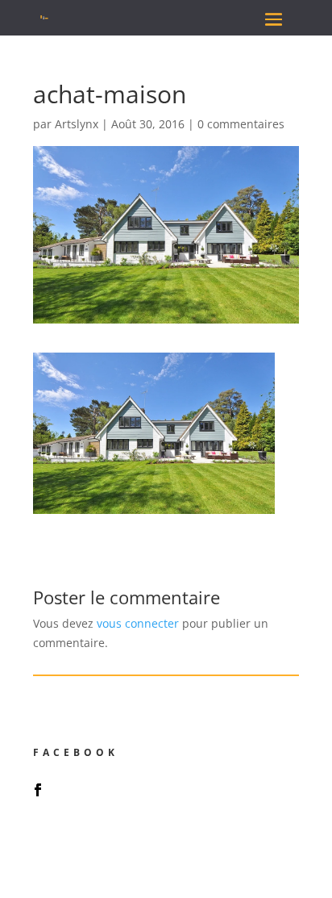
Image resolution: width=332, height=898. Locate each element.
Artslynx (76, 124)
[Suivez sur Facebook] (38, 790)
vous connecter (138, 623)
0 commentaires (240, 124)
